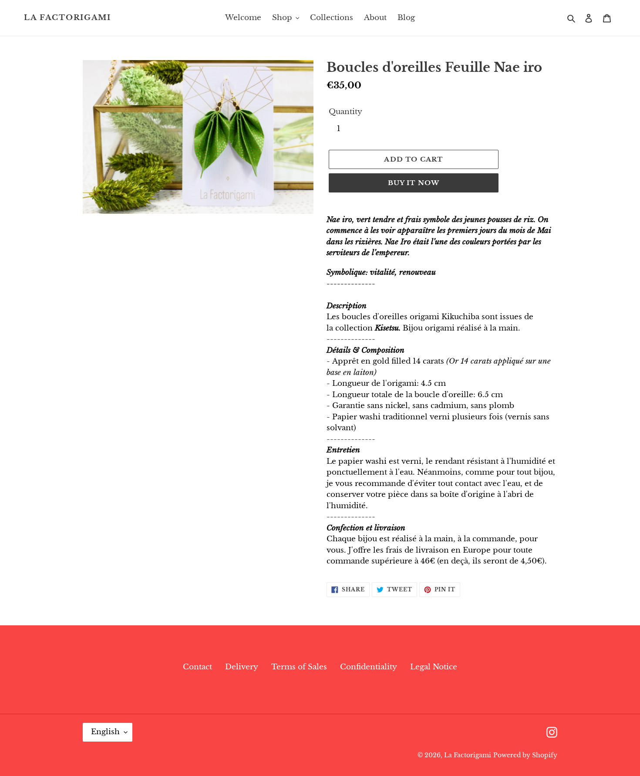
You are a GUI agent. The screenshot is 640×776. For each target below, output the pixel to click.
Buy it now (414, 183)
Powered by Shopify (525, 755)
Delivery (241, 666)
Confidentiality (368, 666)
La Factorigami (67, 17)
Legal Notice (433, 666)
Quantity (345, 111)
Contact (197, 666)
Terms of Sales (299, 666)
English (105, 731)
